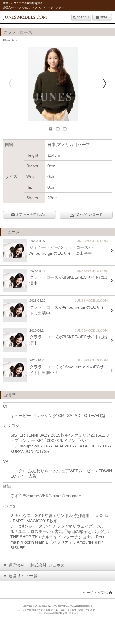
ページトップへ (95, 593)
